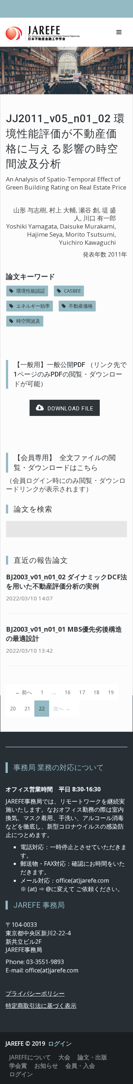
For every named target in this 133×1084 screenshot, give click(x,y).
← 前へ (23, 692)
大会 (64, 1057)
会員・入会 (80, 1066)
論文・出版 (92, 1057)
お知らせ (46, 1066)
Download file (68, 408)
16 (68, 692)
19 (111, 692)
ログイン (60, 1043)
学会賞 (18, 1066)
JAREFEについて (30, 1057)
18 (96, 692)
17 (82, 692)
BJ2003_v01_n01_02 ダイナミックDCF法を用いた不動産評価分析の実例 (66, 581)
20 (13, 708)
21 (27, 708)
